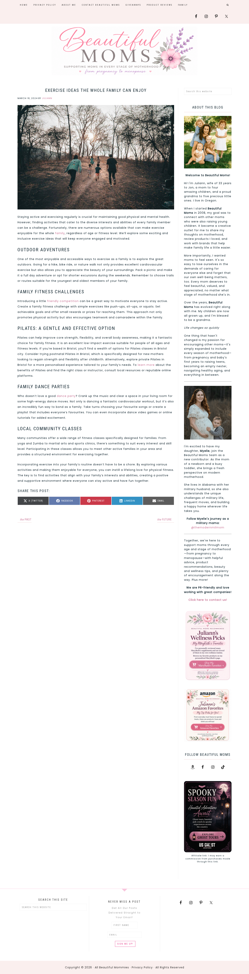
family (60, 233)
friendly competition (63, 301)
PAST (26, 519)
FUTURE (164, 519)
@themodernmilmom (207, 527)
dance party (66, 396)
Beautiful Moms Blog (124, 51)
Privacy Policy (142, 967)
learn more (146, 365)
